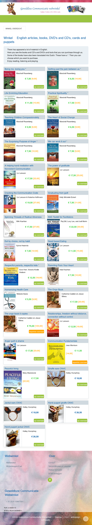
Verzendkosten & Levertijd (60, 466)
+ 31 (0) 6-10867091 (14, 501)
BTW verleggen (55, 473)
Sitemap (58, 517)
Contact (52, 462)
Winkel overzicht (13, 28)
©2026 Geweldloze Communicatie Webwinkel (31, 517)
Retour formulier (55, 469)
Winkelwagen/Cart (14, 466)
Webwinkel (11, 462)
